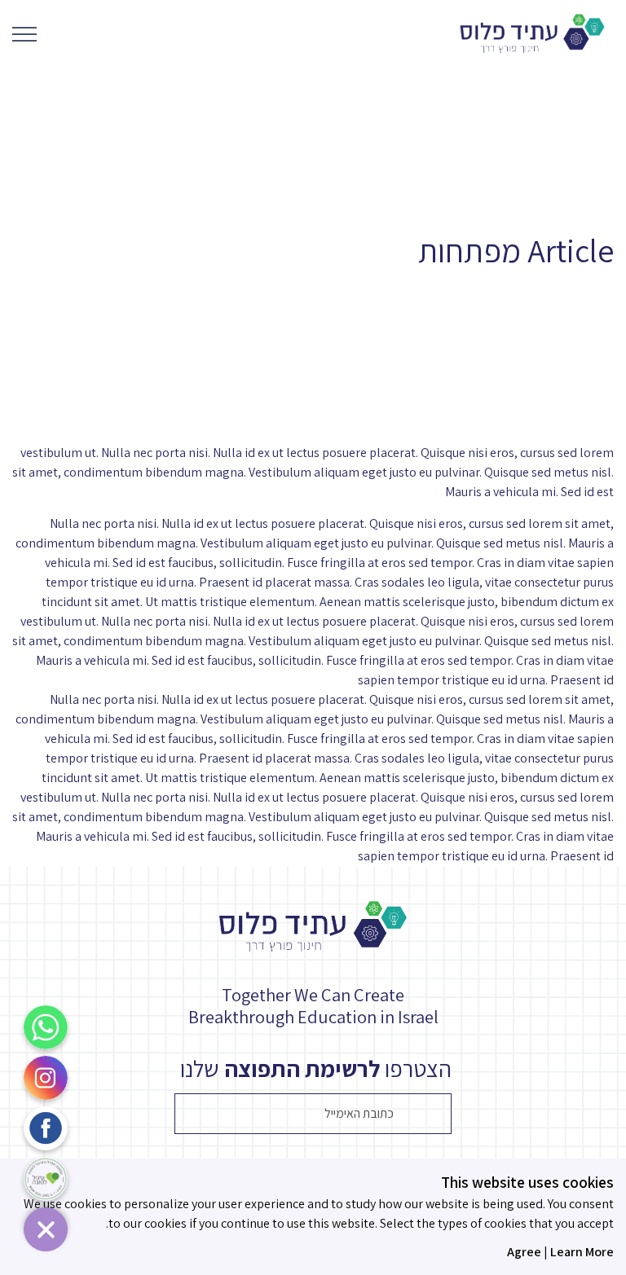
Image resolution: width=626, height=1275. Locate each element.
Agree (524, 1251)
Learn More (582, 1251)
